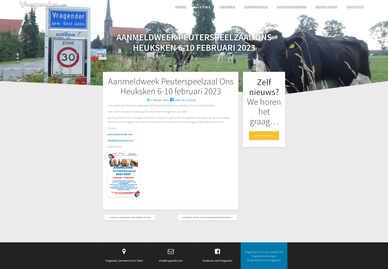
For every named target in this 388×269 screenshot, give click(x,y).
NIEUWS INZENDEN (264, 135)
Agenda (227, 7)
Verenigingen (292, 7)
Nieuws (203, 7)
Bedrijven (327, 7)
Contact (355, 7)
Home (181, 7)
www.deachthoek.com (120, 134)
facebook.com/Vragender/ (217, 260)
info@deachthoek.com (120, 140)
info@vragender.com (171, 260)
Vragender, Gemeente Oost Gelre (124, 260)
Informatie (256, 7)
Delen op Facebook (185, 100)
